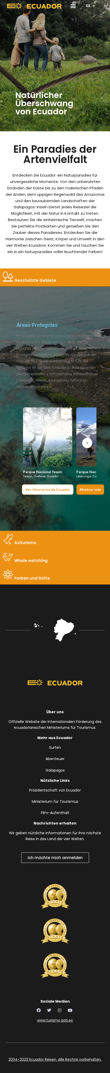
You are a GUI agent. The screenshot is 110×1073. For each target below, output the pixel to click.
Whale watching (30, 560)
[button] (73, 6)
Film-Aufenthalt (55, 812)
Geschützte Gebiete (34, 280)
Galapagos (55, 770)
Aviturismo (24, 542)
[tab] (55, 277)
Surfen (55, 747)
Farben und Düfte (31, 578)
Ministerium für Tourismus (55, 801)
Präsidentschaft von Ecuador (55, 790)
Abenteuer (55, 758)
